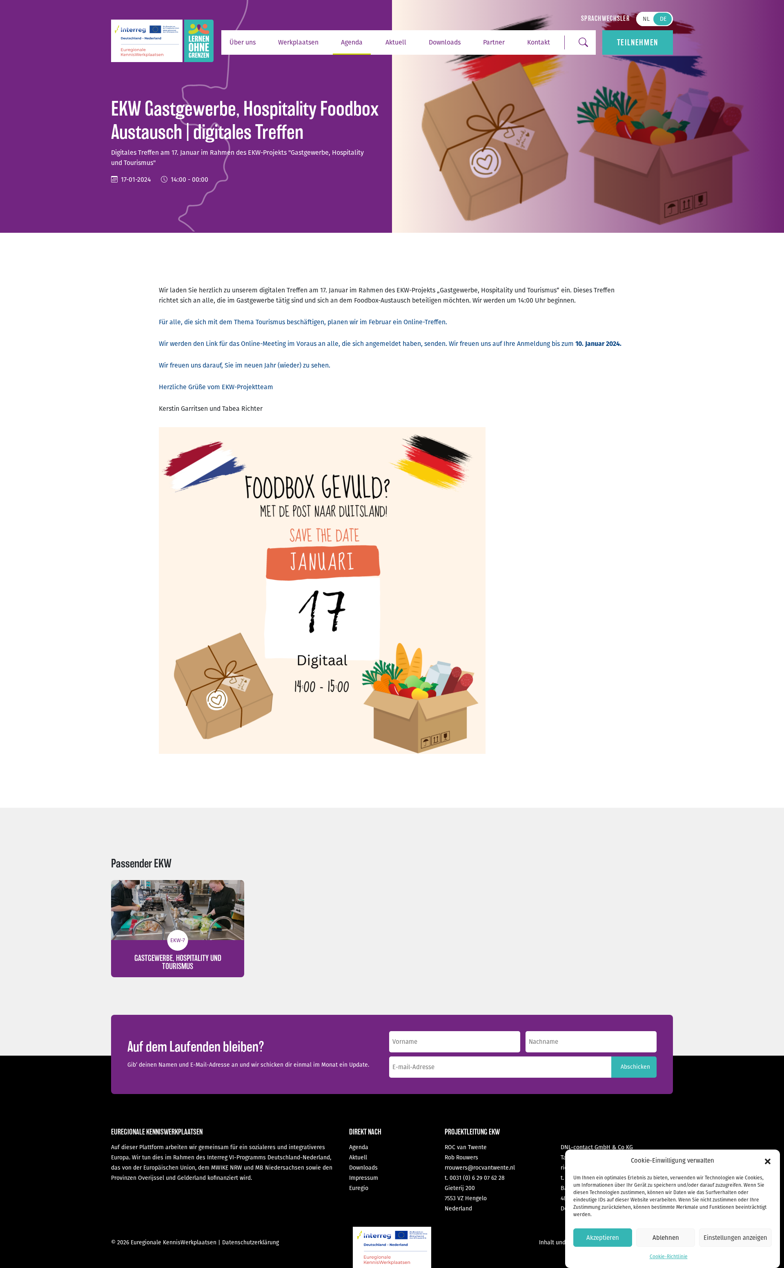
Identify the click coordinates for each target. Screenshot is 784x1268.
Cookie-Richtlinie (669, 1256)
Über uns (242, 42)
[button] (768, 1161)
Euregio (358, 1188)
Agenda (352, 42)
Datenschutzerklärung (250, 1242)
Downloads (445, 42)
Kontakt (538, 42)
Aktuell (395, 42)
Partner (494, 42)
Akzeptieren (602, 1237)
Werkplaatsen (298, 42)
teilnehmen (637, 42)
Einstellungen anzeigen (735, 1237)
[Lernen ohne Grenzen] (199, 41)
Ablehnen (666, 1237)
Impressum (363, 1177)
